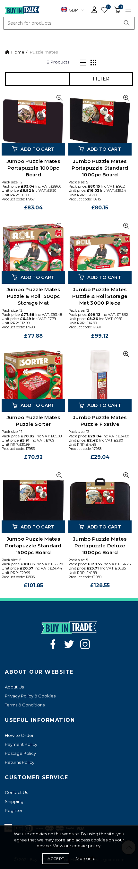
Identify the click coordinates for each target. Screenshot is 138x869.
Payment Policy (21, 744)
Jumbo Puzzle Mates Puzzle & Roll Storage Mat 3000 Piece (99, 296)
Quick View (59, 98)
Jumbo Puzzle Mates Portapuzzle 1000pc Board (33, 168)
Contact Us (16, 792)
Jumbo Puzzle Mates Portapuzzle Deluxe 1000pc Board (99, 545)
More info (86, 858)
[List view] (83, 61)
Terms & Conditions (25, 704)
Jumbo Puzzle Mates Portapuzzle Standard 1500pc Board (33, 545)
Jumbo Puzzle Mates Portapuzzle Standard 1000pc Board (100, 168)
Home (17, 52)
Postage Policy (20, 753)
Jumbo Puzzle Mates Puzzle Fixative (99, 420)
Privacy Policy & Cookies (30, 695)
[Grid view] (93, 61)
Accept (56, 858)
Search (128, 23)
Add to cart (37, 149)
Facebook (53, 644)
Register (13, 810)
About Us (14, 686)
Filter (101, 79)
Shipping (14, 801)
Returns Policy (19, 762)
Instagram (85, 644)
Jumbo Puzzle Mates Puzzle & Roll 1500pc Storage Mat (33, 296)
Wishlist (108, 7)
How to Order (19, 735)
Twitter (69, 644)
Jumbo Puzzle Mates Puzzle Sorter (33, 420)
